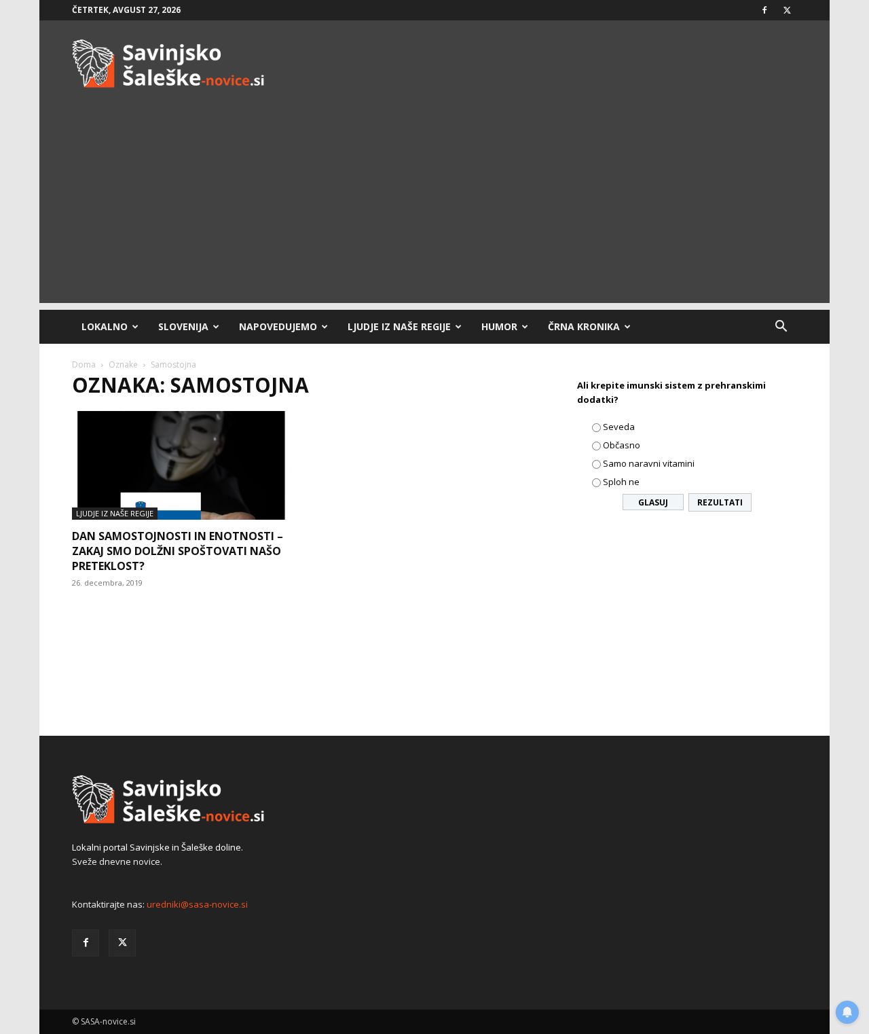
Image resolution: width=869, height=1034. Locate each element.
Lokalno (104, 326)
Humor (499, 326)
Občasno (621, 445)
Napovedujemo (278, 326)
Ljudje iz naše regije (399, 326)
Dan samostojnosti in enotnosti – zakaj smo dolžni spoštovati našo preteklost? (177, 551)
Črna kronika (584, 326)
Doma (84, 364)
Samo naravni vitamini (649, 463)
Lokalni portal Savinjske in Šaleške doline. (157, 847)
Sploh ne (621, 482)
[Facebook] (764, 10)
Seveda (619, 427)
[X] (787, 10)
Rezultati (720, 502)
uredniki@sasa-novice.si (197, 904)
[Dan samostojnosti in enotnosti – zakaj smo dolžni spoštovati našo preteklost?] (182, 465)
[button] (780, 327)
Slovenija (183, 326)
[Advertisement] (434, 208)
